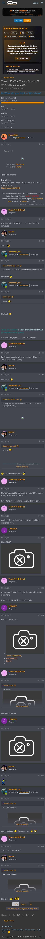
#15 (42, 681)
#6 (43, 353)
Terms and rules (17, 930)
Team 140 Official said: (11, 266)
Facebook (15, 164)
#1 (43, 144)
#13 (42, 588)
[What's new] (42, 3)
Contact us (6, 930)
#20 (42, 865)
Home (4, 932)
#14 (42, 615)
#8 (43, 395)
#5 (43, 292)
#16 (42, 728)
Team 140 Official (13, 655)
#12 (42, 538)
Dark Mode (7, 926)
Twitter (14, 166)
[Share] (39, 144)
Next (23, 904)
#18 (42, 799)
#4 (43, 261)
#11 (42, 516)
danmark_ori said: (9, 446)
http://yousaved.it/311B (10, 188)
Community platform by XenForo (21, 937)
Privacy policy (30, 930)
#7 (43, 375)
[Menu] (3, 2)
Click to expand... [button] (22, 467)
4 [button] (5, 100)
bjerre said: (7, 297)
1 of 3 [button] (16, 904)
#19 (42, 846)
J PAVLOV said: (8, 685)
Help (39, 930)
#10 (42, 489)
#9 (43, 441)
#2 (43, 219)
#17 (42, 776)
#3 (43, 241)
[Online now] (6, 256)
